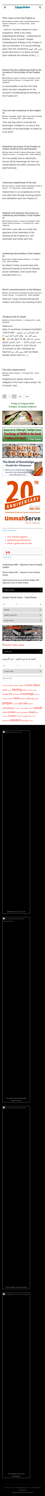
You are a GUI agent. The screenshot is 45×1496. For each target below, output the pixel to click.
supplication (27, 716)
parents (23, 699)
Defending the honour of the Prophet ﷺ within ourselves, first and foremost (21, 147)
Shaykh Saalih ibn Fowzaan (11, 80)
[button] (4, 604)
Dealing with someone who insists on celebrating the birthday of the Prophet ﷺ (21, 215)
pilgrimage (30, 698)
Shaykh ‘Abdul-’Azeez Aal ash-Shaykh (29, 116)
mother (10, 699)
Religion (15, 259)
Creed (6, 186)
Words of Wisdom (24, 259)
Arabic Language (10, 615)
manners (37, 694)
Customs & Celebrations (27, 78)
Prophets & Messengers (27, 152)
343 (20, 396)
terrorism (5, 721)
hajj (34, 690)
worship (25, 721)
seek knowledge (21, 712)
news (16, 698)
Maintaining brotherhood (18, 540)
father (24, 690)
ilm (10, 694)
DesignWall (22, 1490)
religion (31, 708)
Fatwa (21, 21)
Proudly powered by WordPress (22, 1492)
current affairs (32, 685)
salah (4, 712)
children (21, 685)
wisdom (15, 720)
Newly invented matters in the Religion (21, 289)
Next (27, 396)
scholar (11, 712)
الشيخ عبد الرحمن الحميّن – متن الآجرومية (19, 659)
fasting (17, 689)
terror (33, 716)
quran (31, 704)
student (12, 715)
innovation (16, 694)
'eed (3, 685)
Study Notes (8, 620)
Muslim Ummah (14, 152)
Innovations (8, 259)
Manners (12, 186)
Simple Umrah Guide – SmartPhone (19, 597)
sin (37, 712)
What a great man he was (19, 543)
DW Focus (36, 1487)
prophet (15, 703)
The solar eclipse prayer (13, 369)
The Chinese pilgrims (17, 537)
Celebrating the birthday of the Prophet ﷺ (21, 254)
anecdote (9, 685)
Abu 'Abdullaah (29, 118)
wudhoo (30, 720)
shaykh (32, 712)
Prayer (6, 373)
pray (36, 699)
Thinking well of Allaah (14, 316)
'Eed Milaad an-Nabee (11, 21)
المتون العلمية (8, 651)
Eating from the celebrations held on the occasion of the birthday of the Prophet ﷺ (21, 72)
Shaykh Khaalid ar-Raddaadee (25, 186)
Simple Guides (9, 590)
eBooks (6, 610)
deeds (10, 690)
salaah (37, 707)
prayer (7, 703)
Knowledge (12, 116)
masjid (4, 699)
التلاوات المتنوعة (8, 671)
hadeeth (30, 690)
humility (5, 694)
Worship (5, 118)
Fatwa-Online (22, 1487)
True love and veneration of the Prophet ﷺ (21, 111)
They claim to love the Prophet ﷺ (18, 18)
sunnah (19, 716)
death (4, 690)
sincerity (4, 716)
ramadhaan (8, 708)
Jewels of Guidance (9, 530)
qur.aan (23, 703)
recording (24, 708)
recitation (17, 708)
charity (15, 685)
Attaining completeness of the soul (19, 182)
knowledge (27, 693)
